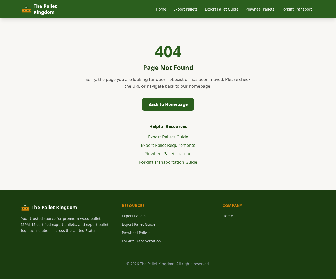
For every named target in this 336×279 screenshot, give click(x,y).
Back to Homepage (168, 104)
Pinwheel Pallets (260, 9)
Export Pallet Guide (221, 9)
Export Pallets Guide (168, 137)
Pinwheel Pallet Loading (168, 154)
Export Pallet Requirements (168, 145)
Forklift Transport (297, 9)
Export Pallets (185, 9)
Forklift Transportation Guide (168, 162)
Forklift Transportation (141, 241)
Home (161, 9)
